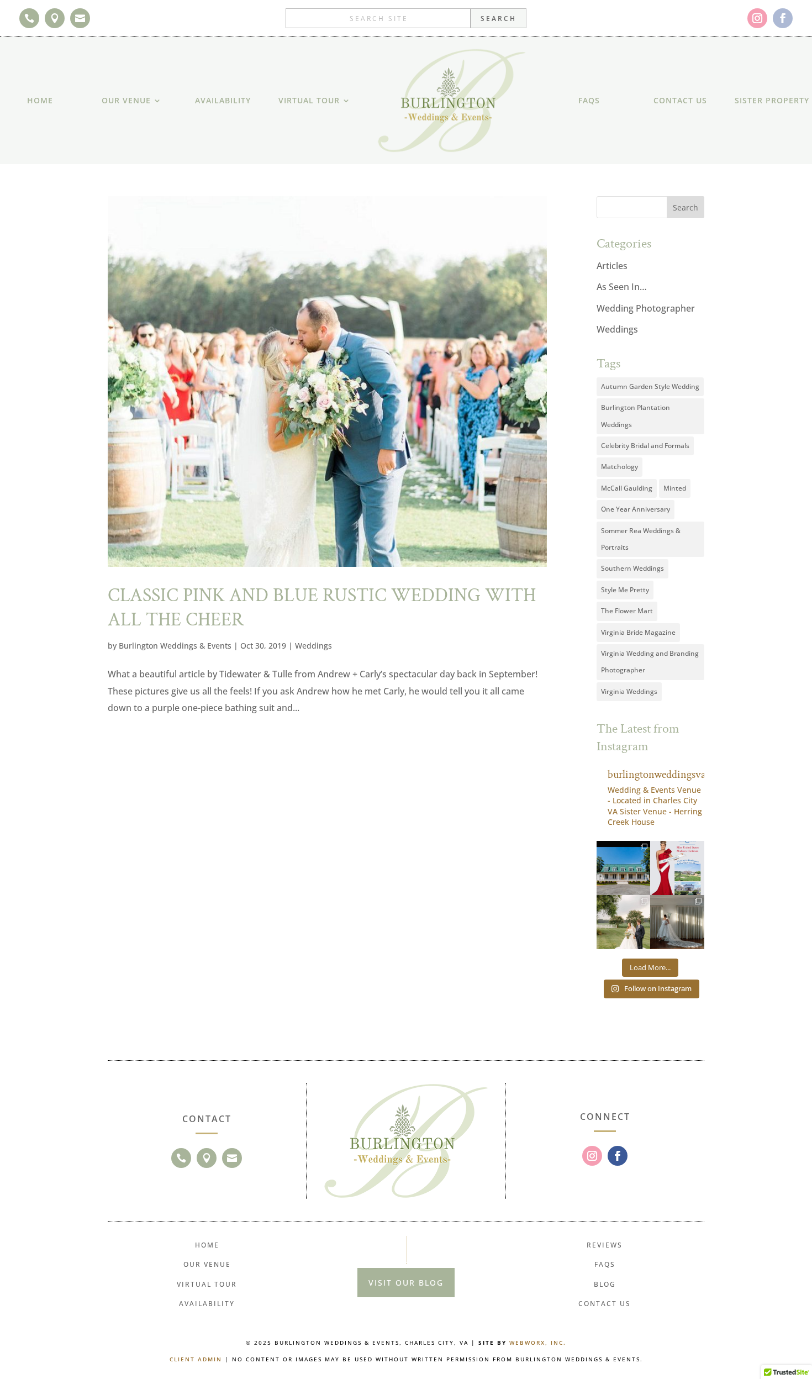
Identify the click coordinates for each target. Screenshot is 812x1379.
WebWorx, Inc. (537, 1342)
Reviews (605, 1245)
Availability (223, 100)
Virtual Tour (309, 100)
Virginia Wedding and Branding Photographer (650, 662)
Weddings (313, 645)
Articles (612, 266)
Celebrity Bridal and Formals (645, 445)
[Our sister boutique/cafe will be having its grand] (624, 868)
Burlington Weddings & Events (175, 645)
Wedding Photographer (646, 308)
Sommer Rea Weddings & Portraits (641, 539)
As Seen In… (622, 287)
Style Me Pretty (625, 589)
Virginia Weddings (629, 691)
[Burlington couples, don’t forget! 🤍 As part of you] (677, 922)
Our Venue (207, 1264)
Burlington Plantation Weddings (635, 416)
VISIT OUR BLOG (406, 1282)
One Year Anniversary (635, 509)
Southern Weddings (632, 568)
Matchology (619, 466)
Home (40, 100)
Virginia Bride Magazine (638, 632)
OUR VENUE (126, 100)
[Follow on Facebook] (783, 18)
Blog (605, 1284)
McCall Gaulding (626, 488)
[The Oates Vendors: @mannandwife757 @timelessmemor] (624, 922)
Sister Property (772, 100)
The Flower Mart (627, 610)
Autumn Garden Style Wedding (650, 386)
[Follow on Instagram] (757, 18)
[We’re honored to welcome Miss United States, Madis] (677, 868)
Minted (674, 488)
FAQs (589, 100)
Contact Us (680, 100)
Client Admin (196, 1359)
